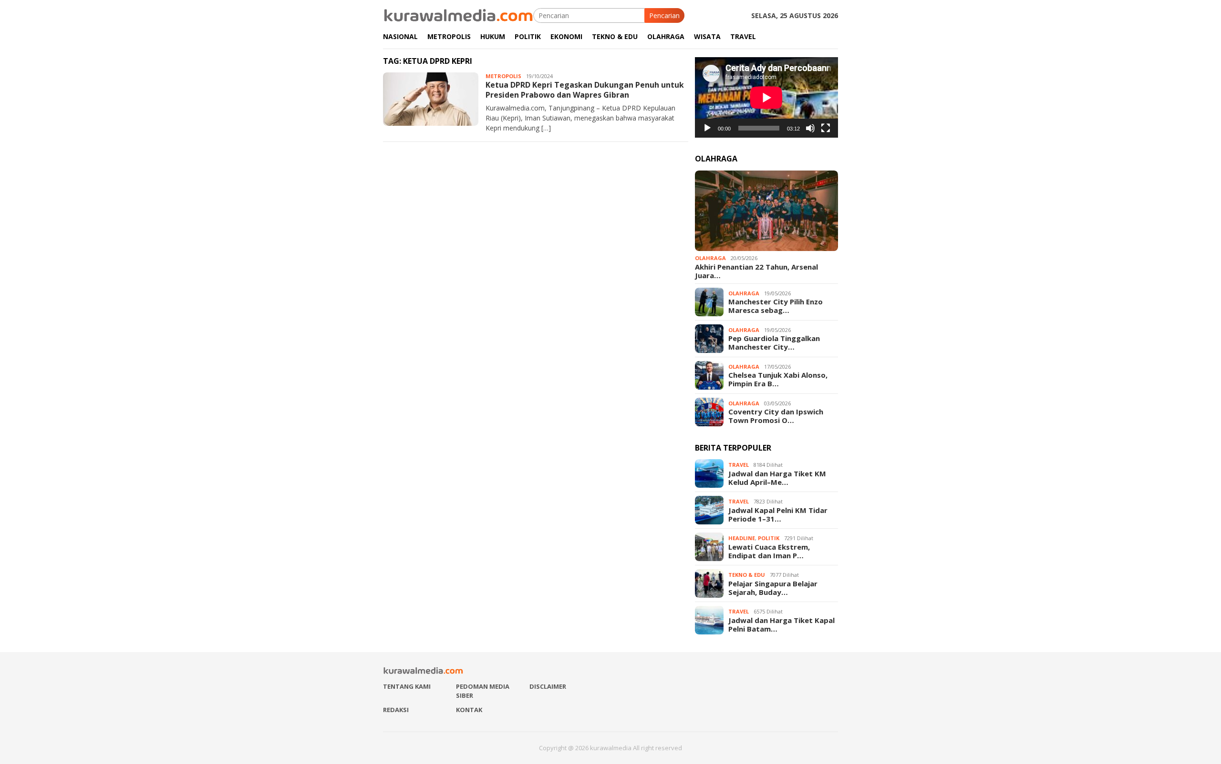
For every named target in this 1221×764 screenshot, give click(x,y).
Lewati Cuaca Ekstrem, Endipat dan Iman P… (769, 551)
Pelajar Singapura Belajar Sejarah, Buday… (772, 587)
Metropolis (503, 76)
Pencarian (664, 15)
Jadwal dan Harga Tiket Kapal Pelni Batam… (781, 624)
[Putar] (707, 128)
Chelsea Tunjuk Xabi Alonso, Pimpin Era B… (778, 379)
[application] (766, 97)
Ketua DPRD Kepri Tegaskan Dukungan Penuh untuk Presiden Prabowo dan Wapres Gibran (585, 90)
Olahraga (710, 257)
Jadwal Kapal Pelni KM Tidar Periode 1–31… (778, 514)
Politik (768, 538)
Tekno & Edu (746, 574)
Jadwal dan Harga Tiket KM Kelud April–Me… (777, 477)
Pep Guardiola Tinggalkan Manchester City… (774, 342)
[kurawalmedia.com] (458, 14)
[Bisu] (810, 128)
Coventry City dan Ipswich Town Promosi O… (775, 415)
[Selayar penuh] (825, 128)
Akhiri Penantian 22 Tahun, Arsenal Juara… (756, 271)
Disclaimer (547, 686)
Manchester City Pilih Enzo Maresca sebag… (775, 305)
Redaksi (396, 709)
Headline (741, 538)
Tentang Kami (407, 686)
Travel (738, 464)
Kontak (469, 709)
